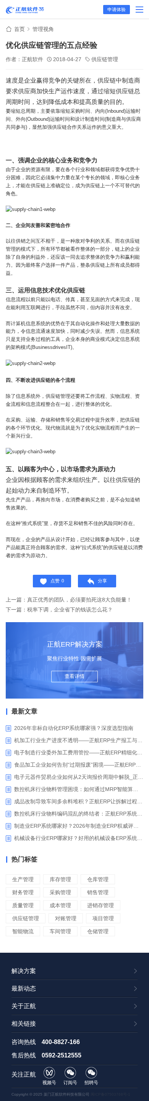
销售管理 (98, 892)
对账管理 (65, 918)
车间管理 (60, 931)
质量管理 (23, 905)
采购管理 (60, 892)
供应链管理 (104, 59)
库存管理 (60, 879)
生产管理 (23, 879)
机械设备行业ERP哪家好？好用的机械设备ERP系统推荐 (78, 838)
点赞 (57, 581)
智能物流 (23, 931)
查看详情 (74, 676)
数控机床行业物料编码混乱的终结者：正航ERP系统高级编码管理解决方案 (78, 814)
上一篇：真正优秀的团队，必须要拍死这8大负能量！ (69, 600)
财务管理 (23, 892)
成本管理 (60, 905)
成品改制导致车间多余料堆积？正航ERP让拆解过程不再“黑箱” (78, 801)
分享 (102, 581)
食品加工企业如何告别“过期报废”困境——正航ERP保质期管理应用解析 (78, 765)
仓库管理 (98, 879)
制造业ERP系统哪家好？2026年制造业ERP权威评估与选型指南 (78, 826)
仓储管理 (98, 931)
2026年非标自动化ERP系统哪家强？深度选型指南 (73, 728)
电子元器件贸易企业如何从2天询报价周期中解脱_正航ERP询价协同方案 (78, 777)
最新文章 (24, 711)
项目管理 (103, 918)
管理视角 (43, 29)
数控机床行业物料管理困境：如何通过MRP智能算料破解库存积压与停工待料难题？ (78, 789)
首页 (19, 29)
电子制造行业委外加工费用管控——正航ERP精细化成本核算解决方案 (78, 752)
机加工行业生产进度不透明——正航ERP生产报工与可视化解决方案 (78, 740)
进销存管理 (100, 905)
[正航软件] (25, 10)
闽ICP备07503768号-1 (110, 1094)
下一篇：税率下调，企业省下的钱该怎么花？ (59, 609)
